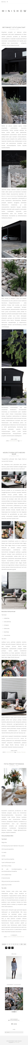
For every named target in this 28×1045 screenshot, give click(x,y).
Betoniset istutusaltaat (14, 27)
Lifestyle (19, 752)
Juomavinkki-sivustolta (12, 738)
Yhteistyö (23, 752)
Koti (21, 440)
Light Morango (16, 1042)
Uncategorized (13, 440)
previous (4, 944)
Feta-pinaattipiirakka (14, 764)
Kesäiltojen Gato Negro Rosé (14, 453)
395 (21, 944)
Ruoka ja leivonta (12, 936)
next (25, 944)
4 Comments (14, 935)
